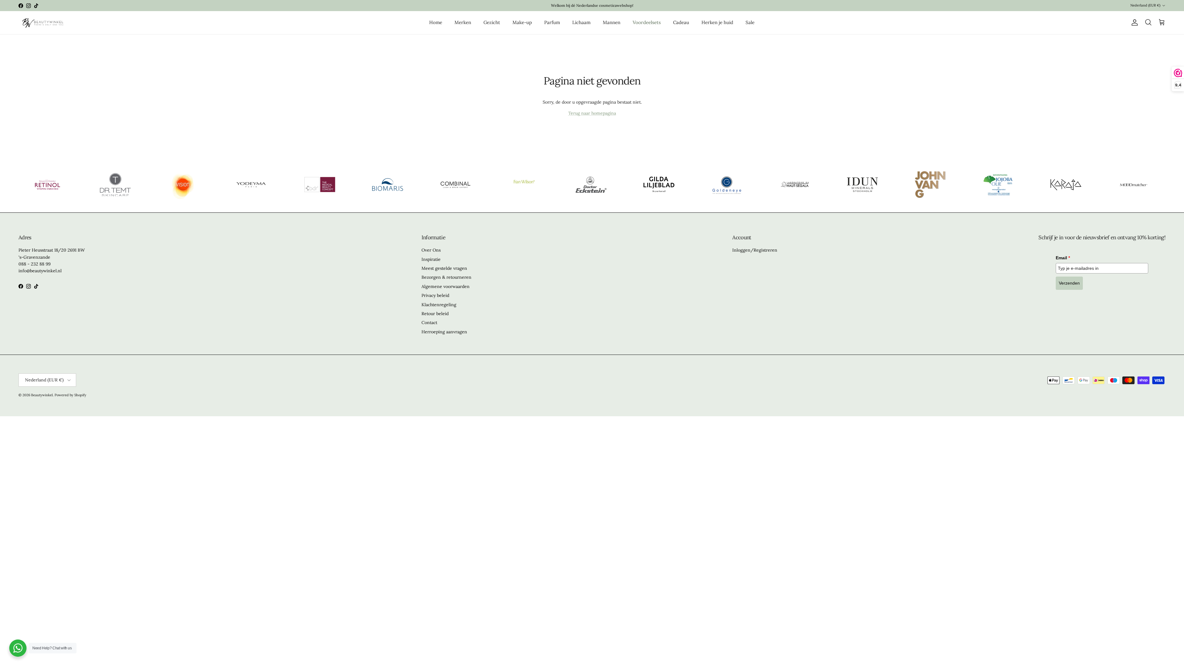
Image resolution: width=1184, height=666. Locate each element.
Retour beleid (435, 313)
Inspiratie (431, 259)
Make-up (522, 22)
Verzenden (1069, 283)
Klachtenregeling (438, 304)
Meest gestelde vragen (444, 268)
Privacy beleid (435, 295)
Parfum (552, 22)
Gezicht (491, 22)
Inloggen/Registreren (754, 250)
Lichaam (581, 22)
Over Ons (431, 250)
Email (1063, 257)
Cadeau (681, 22)
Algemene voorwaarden (445, 286)
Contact (429, 322)
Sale (750, 22)
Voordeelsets (647, 22)
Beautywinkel (42, 395)
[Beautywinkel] (42, 22)
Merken (462, 22)
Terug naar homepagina (592, 113)
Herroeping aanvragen (444, 332)
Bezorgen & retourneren (446, 277)
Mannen (611, 22)
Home (435, 22)
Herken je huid (717, 22)
